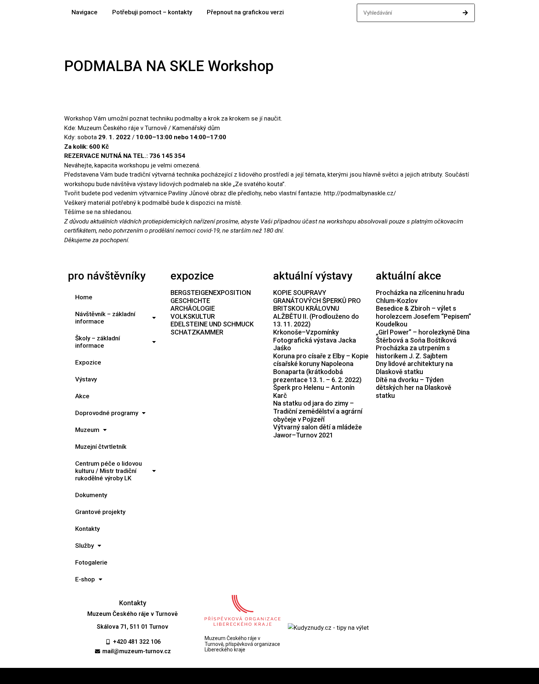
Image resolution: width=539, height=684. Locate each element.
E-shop (85, 579)
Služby (84, 545)
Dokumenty (91, 495)
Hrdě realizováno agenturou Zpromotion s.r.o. (270, 676)
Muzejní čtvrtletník (100, 446)
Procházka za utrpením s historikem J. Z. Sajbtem (413, 352)
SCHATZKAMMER (196, 332)
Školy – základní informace (97, 341)
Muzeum (87, 429)
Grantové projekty (100, 511)
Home (83, 297)
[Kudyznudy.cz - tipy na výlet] (328, 627)
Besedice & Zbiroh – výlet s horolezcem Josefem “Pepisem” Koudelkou (423, 316)
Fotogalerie (91, 562)
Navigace (85, 12)
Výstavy (86, 379)
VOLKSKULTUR (192, 316)
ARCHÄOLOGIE (192, 308)
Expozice (88, 362)
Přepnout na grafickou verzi (245, 12)
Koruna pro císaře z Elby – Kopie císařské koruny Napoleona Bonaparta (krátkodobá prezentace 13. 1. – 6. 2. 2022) (320, 368)
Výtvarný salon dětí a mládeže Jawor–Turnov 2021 (317, 431)
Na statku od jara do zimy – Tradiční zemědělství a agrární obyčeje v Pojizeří (317, 411)
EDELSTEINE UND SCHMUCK (212, 324)
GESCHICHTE (190, 300)
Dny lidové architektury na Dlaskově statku (414, 368)
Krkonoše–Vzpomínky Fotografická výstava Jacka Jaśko (314, 340)
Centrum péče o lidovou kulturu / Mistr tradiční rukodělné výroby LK (108, 471)
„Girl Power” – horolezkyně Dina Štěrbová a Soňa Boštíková (423, 336)
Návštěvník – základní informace (105, 317)
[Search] (465, 13)
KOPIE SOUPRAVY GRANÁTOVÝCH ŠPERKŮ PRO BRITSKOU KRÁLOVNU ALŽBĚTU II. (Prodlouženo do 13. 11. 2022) (317, 308)
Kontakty (87, 528)
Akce (82, 396)
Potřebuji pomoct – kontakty (152, 12)
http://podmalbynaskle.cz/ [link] (360, 193)
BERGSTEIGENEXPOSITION (210, 292)
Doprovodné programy (106, 413)
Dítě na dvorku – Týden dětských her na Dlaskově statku (413, 387)
